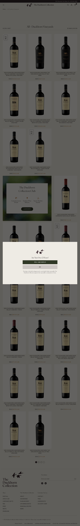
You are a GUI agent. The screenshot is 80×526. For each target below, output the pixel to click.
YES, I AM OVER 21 (40, 262)
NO (40, 267)
